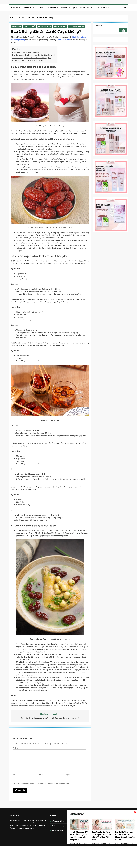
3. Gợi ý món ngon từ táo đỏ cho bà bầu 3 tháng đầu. (31, 58)
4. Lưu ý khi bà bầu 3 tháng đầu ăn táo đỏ (27, 60)
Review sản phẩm (87, 8)
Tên (15, 775)
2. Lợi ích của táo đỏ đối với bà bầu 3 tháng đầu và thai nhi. (33, 55)
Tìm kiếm (98, 25)
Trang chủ (15, 8)
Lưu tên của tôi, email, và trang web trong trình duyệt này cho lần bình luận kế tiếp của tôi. (43, 784)
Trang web (67, 775)
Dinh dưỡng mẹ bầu (47, 8)
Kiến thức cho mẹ (60, 26)
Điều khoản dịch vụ (57, 821)
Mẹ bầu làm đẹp (68, 8)
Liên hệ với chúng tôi (58, 830)
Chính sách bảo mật (58, 826)
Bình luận (16, 748)
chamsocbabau (77, 843)
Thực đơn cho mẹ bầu (76, 26)
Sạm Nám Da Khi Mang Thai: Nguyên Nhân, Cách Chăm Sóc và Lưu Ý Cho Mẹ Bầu (101, 836)
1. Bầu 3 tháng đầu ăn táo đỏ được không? (27, 52)
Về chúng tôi (103, 8)
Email (41, 775)
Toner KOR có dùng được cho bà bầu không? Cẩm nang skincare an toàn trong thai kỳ (79, 836)
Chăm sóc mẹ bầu (30, 26)
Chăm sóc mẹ (28, 8)
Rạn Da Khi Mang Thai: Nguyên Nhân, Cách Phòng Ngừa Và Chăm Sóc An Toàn (125, 836)
